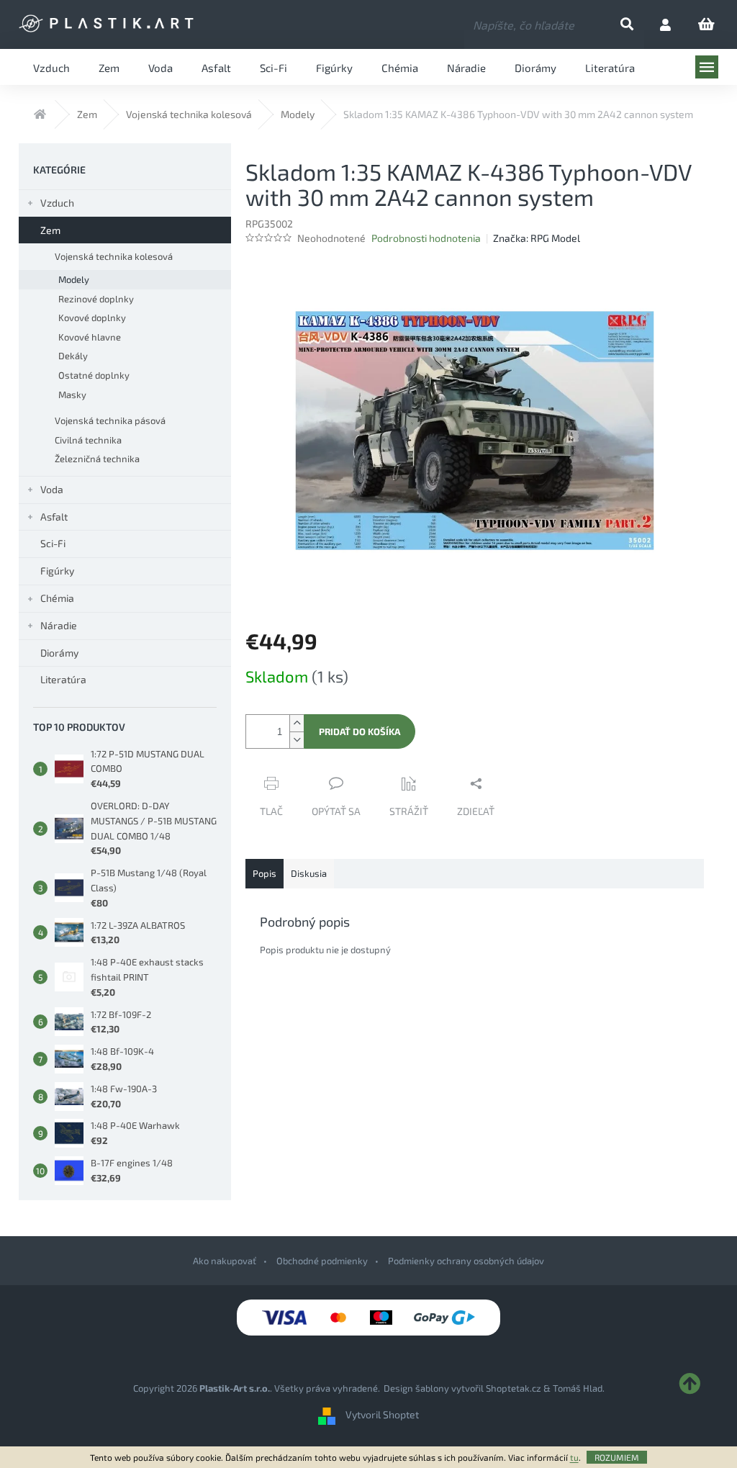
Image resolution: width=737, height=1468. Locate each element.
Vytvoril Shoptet (382, 1414)
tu (574, 1457)
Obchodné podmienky (322, 1260)
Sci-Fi (52, 543)
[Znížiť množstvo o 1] (296, 739)
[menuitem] (51, 67)
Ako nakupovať (224, 1260)
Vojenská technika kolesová (114, 256)
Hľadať (638, 25)
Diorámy (59, 653)
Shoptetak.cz (513, 1388)
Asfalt (54, 516)
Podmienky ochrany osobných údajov (466, 1260)
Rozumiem (616, 1457)
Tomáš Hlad (577, 1388)
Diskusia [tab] (309, 873)
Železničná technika (97, 458)
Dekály (73, 355)
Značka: (536, 238)
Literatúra (63, 679)
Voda (51, 489)
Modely (73, 279)
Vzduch (57, 203)
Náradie (58, 625)
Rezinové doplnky (96, 299)
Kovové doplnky (92, 317)
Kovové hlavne (89, 337)
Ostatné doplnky (94, 375)
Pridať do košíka (359, 731)
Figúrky (57, 570)
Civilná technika (88, 440)
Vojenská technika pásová (110, 420)
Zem (50, 230)
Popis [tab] (264, 873)
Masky (72, 394)
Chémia (57, 598)
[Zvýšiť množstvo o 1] (296, 723)
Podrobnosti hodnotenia (426, 238)
